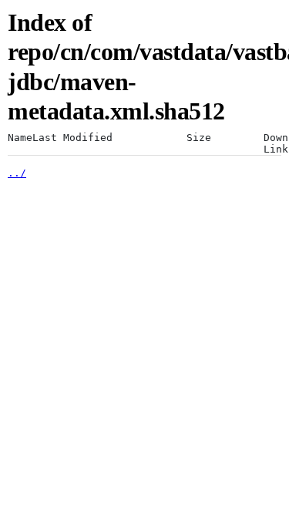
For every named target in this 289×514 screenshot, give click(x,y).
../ (17, 173)
